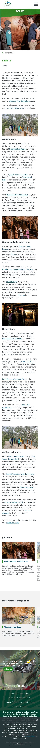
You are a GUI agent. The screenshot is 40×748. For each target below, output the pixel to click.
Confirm (20, 744)
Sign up (22, 295)
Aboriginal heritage (12, 627)
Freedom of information (13, 702)
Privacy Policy (30, 736)
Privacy (5, 682)
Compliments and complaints (20, 698)
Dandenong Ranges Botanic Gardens (17, 269)
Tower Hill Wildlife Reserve (17, 195)
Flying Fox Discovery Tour (18, 174)
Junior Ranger (11, 281)
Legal (26, 702)
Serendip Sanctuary (17, 149)
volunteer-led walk (16, 456)
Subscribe (8, 669)
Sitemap (15, 706)
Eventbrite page (26, 487)
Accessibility (24, 693)
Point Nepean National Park (13, 379)
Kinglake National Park (13, 502)
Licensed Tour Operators (19, 101)
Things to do (9, 53)
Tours (13, 254)
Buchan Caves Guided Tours (16, 561)
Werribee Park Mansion (12, 338)
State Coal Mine (27, 361)
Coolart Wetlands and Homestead (20, 474)
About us (14, 693)
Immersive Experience (15, 108)
